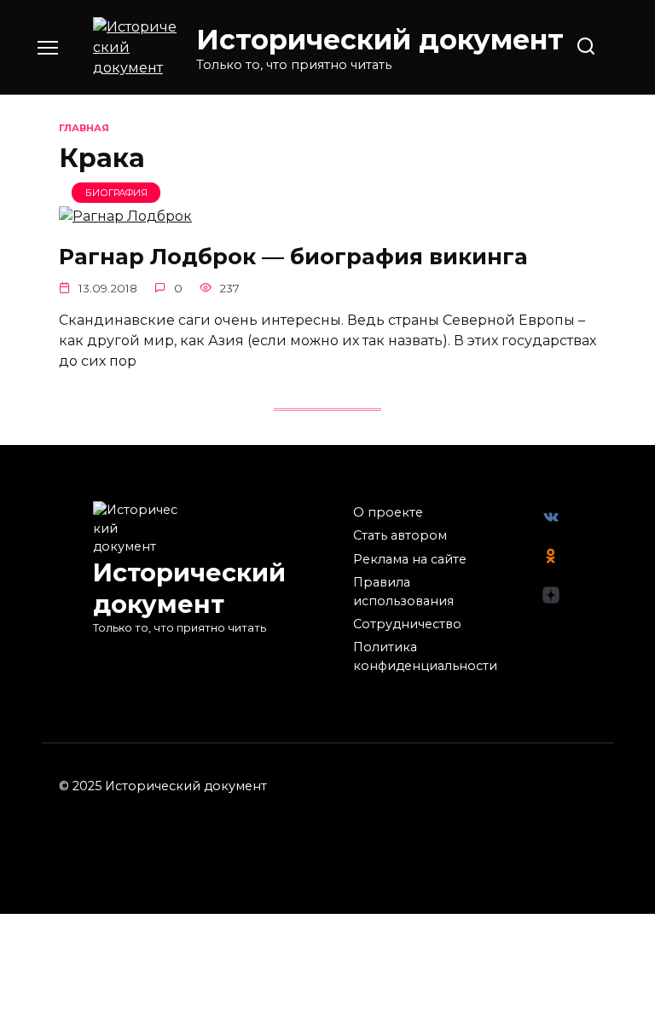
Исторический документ (380, 39)
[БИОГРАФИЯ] (125, 216)
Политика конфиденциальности (425, 656)
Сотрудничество (407, 624)
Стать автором (400, 535)
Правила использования (403, 592)
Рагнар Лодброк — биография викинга (293, 255)
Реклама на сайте (410, 559)
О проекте (388, 512)
